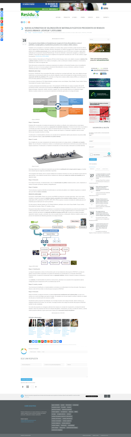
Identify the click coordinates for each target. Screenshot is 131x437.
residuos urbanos (55, 425)
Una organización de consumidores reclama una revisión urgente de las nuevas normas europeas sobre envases (103, 213)
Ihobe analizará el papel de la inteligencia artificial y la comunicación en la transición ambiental (102, 188)
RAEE (76, 411)
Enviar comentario (26, 379)
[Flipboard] (1, 21)
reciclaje (66, 344)
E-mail (43, 351)
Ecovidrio (63, 407)
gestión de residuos (56, 409)
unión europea (55, 427)
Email (90, 135)
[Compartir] (1, 39)
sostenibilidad (71, 425)
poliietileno (55, 344)
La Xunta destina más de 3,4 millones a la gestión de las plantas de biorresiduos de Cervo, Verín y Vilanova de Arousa (102, 226)
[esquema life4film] (58, 118)
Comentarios (105, 168)
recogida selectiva (61, 414)
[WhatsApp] (1, 18)
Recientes (92, 168)
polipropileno (61, 344)
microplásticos (64, 411)
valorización (62, 427)
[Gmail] (1, 30)
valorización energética (57, 429)
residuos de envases (56, 418)
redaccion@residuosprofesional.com (28, 420)
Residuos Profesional (34, 344)
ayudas (62, 405)
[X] (1, 9)
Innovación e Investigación (37, 32)
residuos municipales (56, 420)
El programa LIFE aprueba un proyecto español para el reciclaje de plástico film (57, 330)
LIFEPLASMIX (45, 56)
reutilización (63, 425)
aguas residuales (55, 405)
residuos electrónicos (67, 418)
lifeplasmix (45, 344)
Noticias (29, 32)
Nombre (91, 141)
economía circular (56, 407)
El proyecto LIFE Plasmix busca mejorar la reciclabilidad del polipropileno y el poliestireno (32, 331)
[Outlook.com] (1, 33)
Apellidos (91, 147)
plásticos (71, 411)
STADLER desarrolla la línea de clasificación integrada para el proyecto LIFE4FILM (49, 331)
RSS (29, 22)
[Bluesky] (1, 12)
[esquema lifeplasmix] (58, 264)
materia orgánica (55, 411)
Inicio (26, 32)
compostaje (75, 405)
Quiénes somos (96, 435)
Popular (98, 168)
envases (69, 407)
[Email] (1, 36)
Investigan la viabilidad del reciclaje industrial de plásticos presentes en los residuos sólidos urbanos (66, 331)
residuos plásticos (72, 344)
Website (38, 351)
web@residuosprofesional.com (27, 421)
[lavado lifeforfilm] (58, 164)
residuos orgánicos (67, 420)
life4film (41, 344)
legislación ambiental (66, 409)
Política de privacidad (87, 435)
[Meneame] (1, 27)
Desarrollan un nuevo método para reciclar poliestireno (73, 329)
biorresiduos (68, 405)
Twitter (24, 22)
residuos (69, 414)
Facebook (22, 22)
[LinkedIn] (1, 24)
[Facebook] (1, 15)
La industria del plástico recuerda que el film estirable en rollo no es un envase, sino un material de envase (103, 176)
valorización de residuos (72, 427)
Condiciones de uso (104, 435)
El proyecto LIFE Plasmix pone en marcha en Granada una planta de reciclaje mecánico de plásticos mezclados (41, 332)
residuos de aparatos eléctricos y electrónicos (62, 416)
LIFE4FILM (38, 56)
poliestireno (50, 344)
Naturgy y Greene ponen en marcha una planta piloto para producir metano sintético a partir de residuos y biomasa (102, 201)
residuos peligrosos (56, 423)
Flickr (27, 22)
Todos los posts (33, 351)
